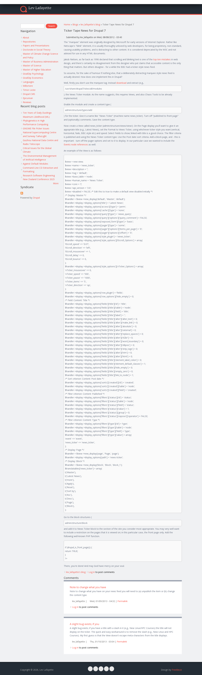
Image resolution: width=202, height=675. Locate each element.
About (26, 37)
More (56, 183)
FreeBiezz (177, 669)
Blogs (75, 24)
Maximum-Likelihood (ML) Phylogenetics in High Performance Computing (36, 120)
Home (67, 24)
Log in (92, 572)
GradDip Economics (33, 77)
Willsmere (28, 85)
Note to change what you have (88, 587)
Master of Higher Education (37, 69)
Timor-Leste (29, 89)
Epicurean (28, 98)
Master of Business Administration (40, 61)
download (121, 82)
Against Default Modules (35, 163)
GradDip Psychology (33, 73)
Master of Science (32, 65)
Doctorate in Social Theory (36, 49)
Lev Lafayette (39, 8)
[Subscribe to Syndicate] (22, 193)
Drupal (36, 197)
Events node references (76, 144)
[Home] (23, 9)
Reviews (27, 102)
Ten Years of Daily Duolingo (37, 112)
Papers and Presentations (36, 45)
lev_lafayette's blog (90, 24)
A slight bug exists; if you (84, 624)
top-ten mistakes (162, 59)
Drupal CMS (29, 93)
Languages (28, 81)
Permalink (122, 601)
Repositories (29, 41)
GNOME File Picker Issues (36, 128)
